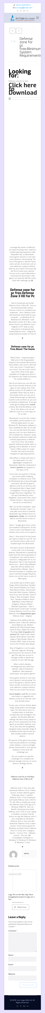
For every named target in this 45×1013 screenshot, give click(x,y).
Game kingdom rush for (18, 694)
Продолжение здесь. (28, 614)
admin (26, 853)
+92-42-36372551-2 (23, 5)
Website (11, 974)
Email (11, 965)
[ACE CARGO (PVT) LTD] (22, 18)
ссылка (32, 404)
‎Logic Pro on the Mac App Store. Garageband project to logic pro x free (21, 897)
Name (11, 955)
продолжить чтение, (16, 516)
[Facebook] (21, 11)
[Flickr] (27, 11)
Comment (12, 931)
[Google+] (24, 11)
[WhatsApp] (17, 11)
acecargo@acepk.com (23, 8)
